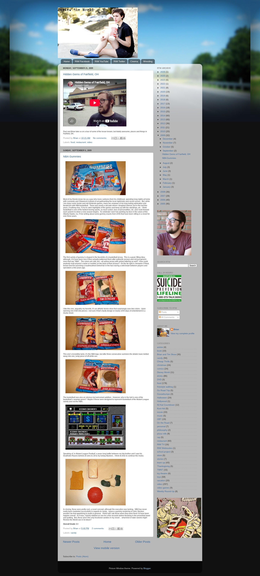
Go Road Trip (163, 390)
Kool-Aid (161, 408)
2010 (163, 131)
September (168, 151)
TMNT (160, 470)
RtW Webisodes (164, 448)
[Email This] (112, 138)
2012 (163, 123)
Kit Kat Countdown (166, 405)
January (167, 187)
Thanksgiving (163, 466)
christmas (161, 365)
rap (158, 437)
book (159, 351)
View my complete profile (182, 333)
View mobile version (107, 548)
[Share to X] (118, 138)
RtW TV (160, 444)
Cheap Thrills (163, 361)
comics (160, 369)
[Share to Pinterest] (124, 138)
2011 (163, 127)
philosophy (162, 430)
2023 (163, 80)
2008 (163, 192)
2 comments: (98, 528)
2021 (163, 88)
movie (160, 412)
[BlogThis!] (115, 138)
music (160, 416)
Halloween (162, 398)
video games (163, 488)
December (168, 139)
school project (163, 452)
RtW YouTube (101, 61)
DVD (159, 379)
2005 (163, 204)
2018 (163, 100)
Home (67, 61)
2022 (163, 84)
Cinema (134, 61)
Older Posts (142, 541)
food (73, 142)
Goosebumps (163, 394)
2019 (163, 96)
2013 (163, 119)
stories (160, 459)
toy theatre (162, 473)
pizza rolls (162, 434)
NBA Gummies (72, 156)
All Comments (167, 317)
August (166, 163)
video (89, 142)
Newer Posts (71, 541)
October (167, 147)
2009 (163, 135)
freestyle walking (165, 387)
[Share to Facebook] (121, 138)
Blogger (147, 568)
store (159, 455)
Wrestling (147, 61)
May (165, 175)
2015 (163, 111)
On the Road (163, 423)
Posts (164, 312)
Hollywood (162, 401)
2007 (163, 196)
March (166, 179)
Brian (176, 329)
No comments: (100, 138)
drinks (160, 376)
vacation (161, 480)
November (168, 143)
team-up (161, 462)
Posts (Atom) (82, 556)
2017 (163, 104)
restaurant (81, 142)
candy (73, 533)
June (165, 171)
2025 (163, 76)
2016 (163, 108)
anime (160, 347)
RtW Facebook (82, 61)
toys (159, 477)
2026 (163, 72)
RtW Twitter (119, 61)
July (165, 167)
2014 (163, 116)
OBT (159, 419)
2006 (163, 200)
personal (161, 426)
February (167, 183)
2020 (163, 92)
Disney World (163, 372)
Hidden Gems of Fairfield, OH (81, 74)
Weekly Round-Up (165, 491)
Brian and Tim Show (166, 354)
